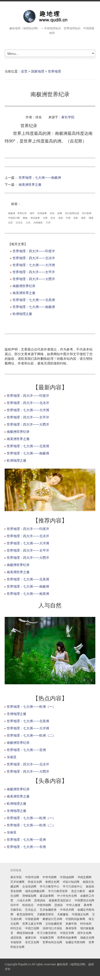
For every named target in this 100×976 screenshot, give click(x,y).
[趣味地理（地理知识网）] (50, 16)
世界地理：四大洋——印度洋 (34, 251)
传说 (52, 213)
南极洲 (11, 213)
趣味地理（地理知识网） (72, 964)
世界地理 (54, 71)
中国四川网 (14, 217)
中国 (68, 217)
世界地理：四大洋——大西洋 (34, 279)
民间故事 (42, 213)
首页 (24, 71)
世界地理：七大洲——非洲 (26, 846)
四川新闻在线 (72, 213)
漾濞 (60, 217)
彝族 (25, 217)
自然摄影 (38, 222)
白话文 (19, 222)
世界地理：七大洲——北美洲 (34, 300)
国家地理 (37, 71)
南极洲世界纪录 (24, 286)
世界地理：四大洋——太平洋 (34, 272)
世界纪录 (22, 213)
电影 (75, 217)
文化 (28, 222)
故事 (59, 213)
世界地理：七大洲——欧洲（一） (31, 706)
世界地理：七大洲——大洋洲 (34, 265)
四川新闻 (86, 213)
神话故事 (35, 217)
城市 (32, 213)
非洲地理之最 (16, 713)
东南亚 (12, 757)
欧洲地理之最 (22, 313)
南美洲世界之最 (30, 184)
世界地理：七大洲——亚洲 (26, 750)
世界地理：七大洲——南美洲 (28, 593)
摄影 (83, 217)
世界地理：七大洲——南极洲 (40, 177)
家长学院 (67, 117)
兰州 (48, 222)
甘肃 (45, 217)
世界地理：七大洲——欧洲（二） (31, 735)
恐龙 (52, 217)
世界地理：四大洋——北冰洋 (34, 258)
